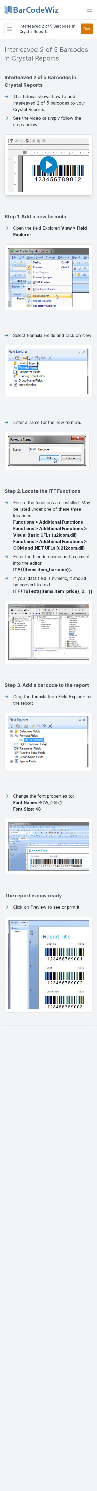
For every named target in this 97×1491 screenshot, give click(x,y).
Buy (87, 28)
